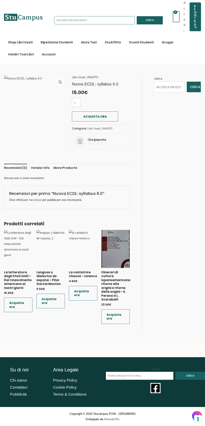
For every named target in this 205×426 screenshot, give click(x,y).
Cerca (150, 20)
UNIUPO (92, 77)
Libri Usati (78, 77)
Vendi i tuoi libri (21, 54)
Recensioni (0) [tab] (15, 168)
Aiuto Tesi (89, 42)
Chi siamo (18, 380)
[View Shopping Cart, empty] (176, 16)
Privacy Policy (65, 380)
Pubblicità (18, 394)
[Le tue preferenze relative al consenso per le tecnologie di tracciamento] (198, 419)
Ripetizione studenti (57, 42)
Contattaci (18, 387)
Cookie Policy (65, 387)
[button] (195, 16)
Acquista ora (95, 116)
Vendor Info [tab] (40, 168)
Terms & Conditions (70, 394)
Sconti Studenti (141, 42)
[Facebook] (155, 388)
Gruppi (167, 42)
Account (49, 54)
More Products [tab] (65, 168)
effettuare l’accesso (28, 199)
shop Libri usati (20, 42)
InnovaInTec (112, 419)
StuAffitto (113, 42)
